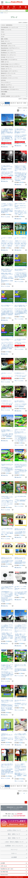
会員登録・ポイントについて (14, 845)
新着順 (24, 103)
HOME (1, 12)
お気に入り (14, 8)
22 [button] (24, 110)
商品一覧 (8, 8)
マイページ (20, 8)
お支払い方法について (14, 830)
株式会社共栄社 (4, 874)
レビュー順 (7, 104)
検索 (27, 11)
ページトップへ (26, 802)
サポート (14, 853)
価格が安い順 (19, 103)
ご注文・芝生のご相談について (14, 842)
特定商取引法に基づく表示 (7, 868)
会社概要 (14, 857)
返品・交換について (14, 838)
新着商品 (2, 8)
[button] (26, 110)
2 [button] (19, 110)
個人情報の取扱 (4, 871)
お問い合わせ (4, 866)
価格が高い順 (13, 103)
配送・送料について (14, 834)
